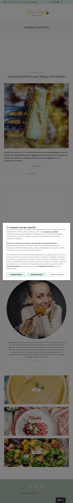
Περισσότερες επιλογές (57, 274)
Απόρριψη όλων (36, 274)
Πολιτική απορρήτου (13, 266)
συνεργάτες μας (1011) (50, 232)
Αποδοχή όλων (16, 274)
